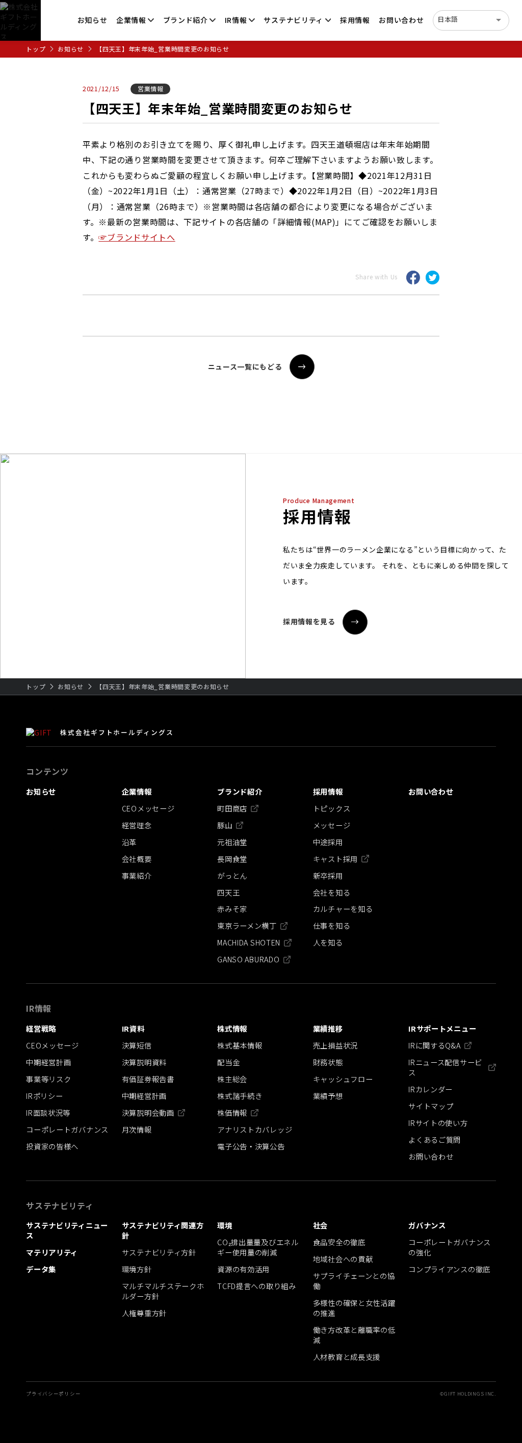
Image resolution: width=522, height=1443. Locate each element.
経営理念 (137, 825)
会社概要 (137, 859)
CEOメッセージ (148, 808)
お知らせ (71, 48)
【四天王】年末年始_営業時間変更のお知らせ (162, 48)
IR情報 (236, 20)
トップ (35, 48)
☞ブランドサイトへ (136, 237)
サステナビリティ (293, 20)
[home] (20, 20)
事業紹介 (137, 876)
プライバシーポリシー (53, 1393)
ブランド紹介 (185, 20)
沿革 (129, 842)
